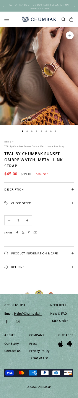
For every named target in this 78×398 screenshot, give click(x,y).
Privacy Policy (39, 351)
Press (33, 343)
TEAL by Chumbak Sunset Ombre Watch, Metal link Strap (34, 146)
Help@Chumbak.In (28, 313)
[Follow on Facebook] (6, 321)
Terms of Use (39, 358)
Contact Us (12, 351)
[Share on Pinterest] (29, 232)
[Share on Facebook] (17, 232)
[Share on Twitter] (23, 232)
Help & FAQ (58, 313)
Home (7, 141)
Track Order (59, 321)
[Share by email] (35, 232)
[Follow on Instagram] (18, 321)
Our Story (11, 343)
